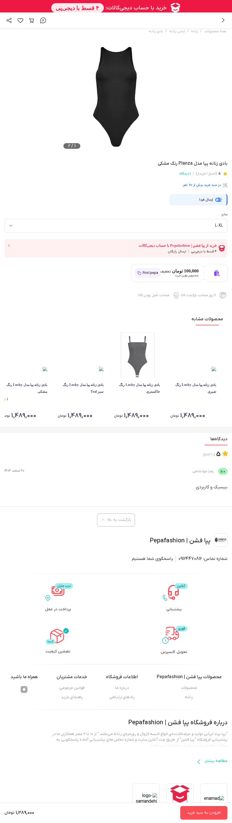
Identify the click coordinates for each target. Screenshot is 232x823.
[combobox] (116, 226)
